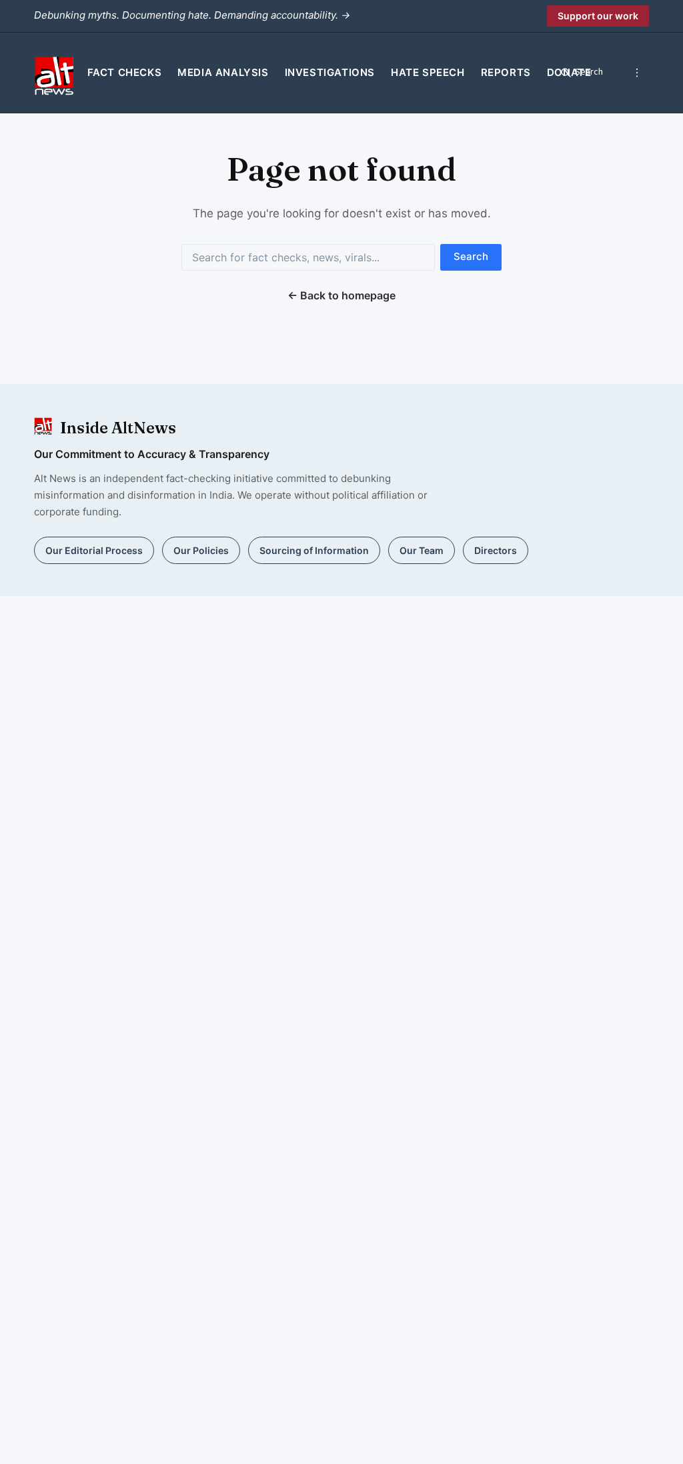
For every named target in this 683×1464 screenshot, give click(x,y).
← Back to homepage (341, 295)
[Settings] (637, 73)
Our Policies (201, 550)
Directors (495, 550)
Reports (506, 72)
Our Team (422, 550)
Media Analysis (222, 72)
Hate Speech (428, 72)
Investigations (330, 72)
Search (471, 256)
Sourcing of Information (314, 550)
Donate (569, 72)
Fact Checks (124, 72)
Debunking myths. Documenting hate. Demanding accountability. (192, 15)
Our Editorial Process (94, 550)
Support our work (598, 15)
